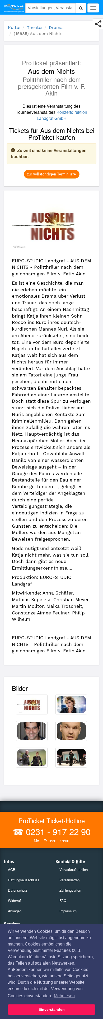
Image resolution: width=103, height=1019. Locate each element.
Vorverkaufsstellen (73, 869)
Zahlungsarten (70, 890)
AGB (11, 869)
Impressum (68, 910)
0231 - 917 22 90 (57, 831)
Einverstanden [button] (52, 1009)
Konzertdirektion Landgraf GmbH (62, 115)
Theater (35, 27)
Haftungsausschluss (23, 879)
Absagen (14, 910)
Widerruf (14, 900)
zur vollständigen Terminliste (51, 174)
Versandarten (69, 879)
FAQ (62, 900)
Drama (56, 27)
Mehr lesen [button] (64, 996)
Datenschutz (17, 890)
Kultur (14, 27)
